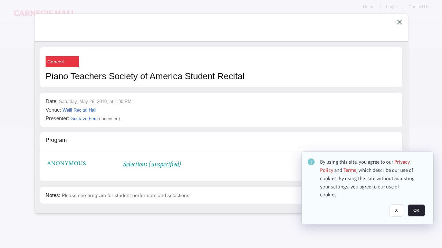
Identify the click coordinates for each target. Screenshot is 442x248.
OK (416, 210)
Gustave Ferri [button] (84, 118)
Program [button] (56, 140)
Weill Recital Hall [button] (79, 110)
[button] (399, 22)
